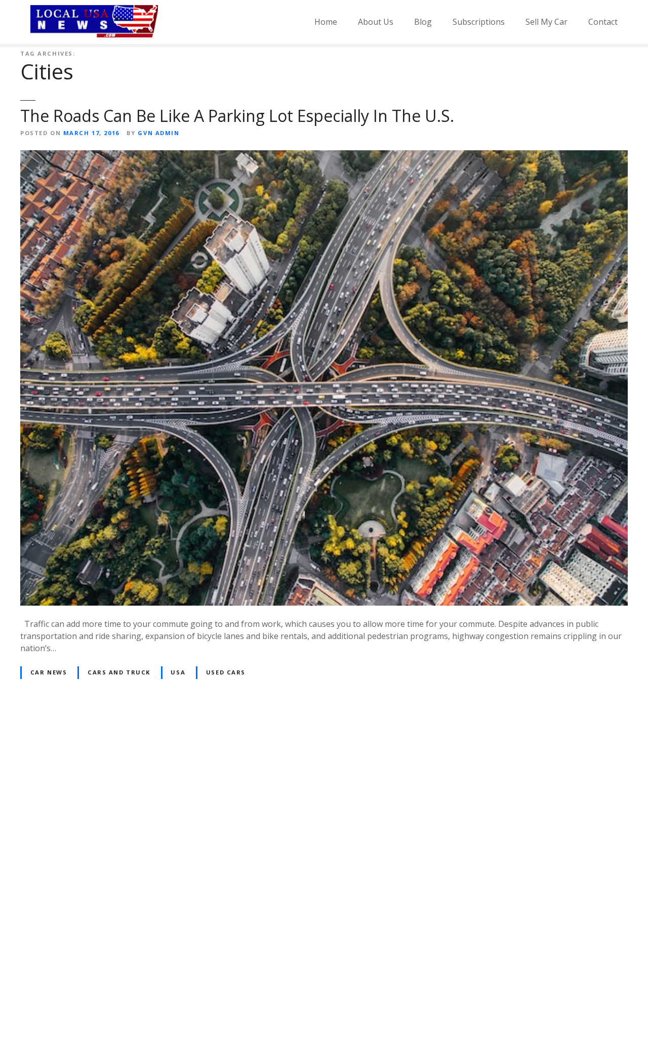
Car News (48, 672)
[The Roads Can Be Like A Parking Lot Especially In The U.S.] (324, 156)
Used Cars (226, 672)
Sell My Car (546, 21)
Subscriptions (479, 21)
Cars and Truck (119, 672)
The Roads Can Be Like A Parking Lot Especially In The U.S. (237, 115)
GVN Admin (158, 133)
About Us (375, 21)
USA (178, 672)
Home (325, 21)
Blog (423, 21)
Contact (603, 21)
